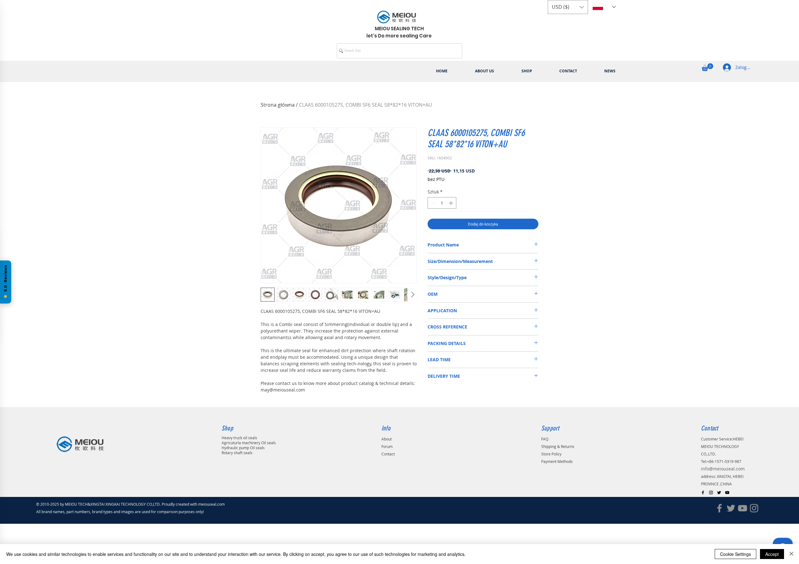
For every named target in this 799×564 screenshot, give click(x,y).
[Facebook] (719, 508)
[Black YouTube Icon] (727, 492)
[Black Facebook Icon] (702, 492)
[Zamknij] (791, 554)
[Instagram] (754, 508)
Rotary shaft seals (237, 452)
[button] (568, 7)
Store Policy (551, 453)
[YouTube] (742, 508)
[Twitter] (731, 508)
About (386, 438)
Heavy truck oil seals (239, 437)
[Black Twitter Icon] (719, 492)
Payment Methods (557, 461)
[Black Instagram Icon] (710, 492)
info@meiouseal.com (723, 469)
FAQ (544, 438)
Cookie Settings (735, 554)
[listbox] (568, 7)
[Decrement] (432, 202)
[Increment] (451, 202)
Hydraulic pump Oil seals (243, 447)
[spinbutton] (442, 202)
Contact (388, 453)
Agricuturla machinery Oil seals (249, 442)
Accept (772, 554)
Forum (387, 446)
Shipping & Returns (557, 446)
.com (222, 504)
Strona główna (278, 104)
